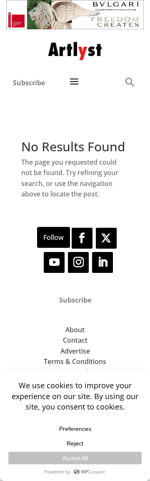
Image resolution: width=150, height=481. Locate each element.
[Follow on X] (106, 238)
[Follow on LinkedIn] (102, 262)
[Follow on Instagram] (78, 262)
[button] (129, 81)
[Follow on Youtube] (54, 262)
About (75, 329)
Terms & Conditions (75, 361)
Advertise (75, 351)
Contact (75, 340)
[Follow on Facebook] (82, 238)
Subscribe (29, 82)
